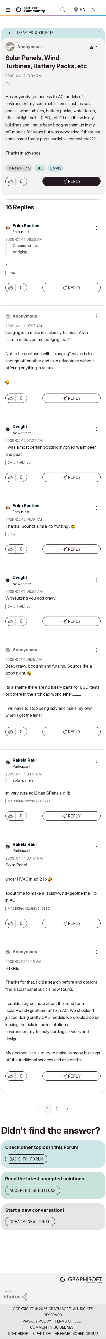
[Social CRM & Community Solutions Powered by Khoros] (15, 1295)
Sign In (95, 9)
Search (63, 9)
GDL (40, 168)
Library (55, 168)
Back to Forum (26, 1159)
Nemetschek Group (79, 1333)
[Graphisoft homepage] (81, 1280)
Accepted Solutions (33, 1190)
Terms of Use (68, 1321)
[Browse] (9, 9)
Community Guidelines (52, 1327)
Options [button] (97, 31)
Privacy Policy (37, 1321)
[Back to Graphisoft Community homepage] (31, 9)
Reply (74, 181)
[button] (10, 181)
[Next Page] (67, 1109)
